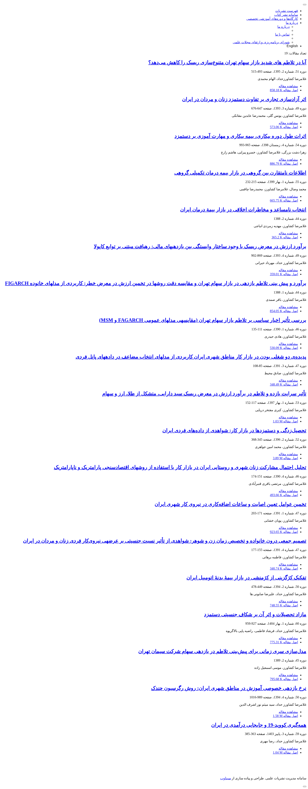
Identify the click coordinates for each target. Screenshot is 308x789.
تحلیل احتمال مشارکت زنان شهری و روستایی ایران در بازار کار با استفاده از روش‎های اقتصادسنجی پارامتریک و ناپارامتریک (180, 467)
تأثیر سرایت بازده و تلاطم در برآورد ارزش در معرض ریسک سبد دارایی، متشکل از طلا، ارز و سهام (204, 393)
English (292, 46)
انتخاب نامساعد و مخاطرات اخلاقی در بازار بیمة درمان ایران (243, 209)
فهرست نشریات (286, 11)
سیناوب (225, 778)
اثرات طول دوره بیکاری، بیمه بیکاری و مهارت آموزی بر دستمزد (240, 136)
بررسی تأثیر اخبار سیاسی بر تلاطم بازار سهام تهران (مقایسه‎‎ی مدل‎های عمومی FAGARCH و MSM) (202, 320)
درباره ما (292, 22)
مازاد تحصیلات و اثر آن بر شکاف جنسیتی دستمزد (255, 614)
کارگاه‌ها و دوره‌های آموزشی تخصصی (272, 19)
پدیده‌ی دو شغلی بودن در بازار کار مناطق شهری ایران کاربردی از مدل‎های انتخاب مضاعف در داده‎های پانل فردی (191, 356)
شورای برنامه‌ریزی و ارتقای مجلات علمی (261, 42)
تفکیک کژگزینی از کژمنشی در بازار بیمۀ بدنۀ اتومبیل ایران (246, 577)
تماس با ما (282, 34)
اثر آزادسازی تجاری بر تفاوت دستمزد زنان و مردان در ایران (244, 99)
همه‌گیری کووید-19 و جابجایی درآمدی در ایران (258, 725)
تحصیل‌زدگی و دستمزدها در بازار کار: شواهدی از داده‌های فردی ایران (234, 430)
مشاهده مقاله (288, 86)
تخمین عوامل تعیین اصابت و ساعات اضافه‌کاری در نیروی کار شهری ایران (230, 504)
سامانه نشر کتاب (286, 15)
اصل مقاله (284, 90)
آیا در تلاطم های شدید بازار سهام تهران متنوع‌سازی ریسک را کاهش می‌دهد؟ (227, 62)
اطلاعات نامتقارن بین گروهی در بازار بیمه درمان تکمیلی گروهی (240, 172)
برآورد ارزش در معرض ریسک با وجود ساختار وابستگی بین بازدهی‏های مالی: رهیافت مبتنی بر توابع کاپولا (200, 246)
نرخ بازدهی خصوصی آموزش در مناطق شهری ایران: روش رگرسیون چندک (228, 688)
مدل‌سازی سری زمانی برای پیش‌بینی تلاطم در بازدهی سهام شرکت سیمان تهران (222, 651)
